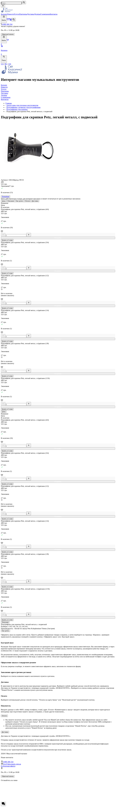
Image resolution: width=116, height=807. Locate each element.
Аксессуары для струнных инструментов (22, 105)
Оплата (27, 201)
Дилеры (37, 14)
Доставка (30, 14)
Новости (10, 14)
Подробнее (5, 196)
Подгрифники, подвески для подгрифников (23, 107)
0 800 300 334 (7, 24)
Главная (8, 103)
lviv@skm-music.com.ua (12, 764)
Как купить (19, 201)
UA (2, 64)
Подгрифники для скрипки (17, 109)
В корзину (58, 238)
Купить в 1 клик (7, 240)
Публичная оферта (8, 766)
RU (6, 64)
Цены (4, 201)
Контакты (53, 14)
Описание (10, 201)
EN (10, 64)
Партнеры (23, 14)
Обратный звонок (8, 34)
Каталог (4, 14)
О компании (45, 14)
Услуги (16, 14)
